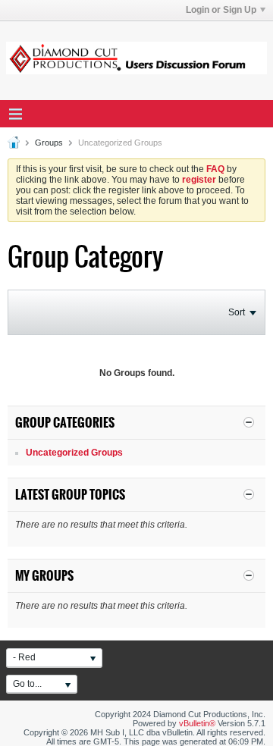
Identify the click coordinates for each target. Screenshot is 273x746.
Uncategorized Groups (74, 452)
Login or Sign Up (221, 10)
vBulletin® (197, 723)
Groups (49, 142)
